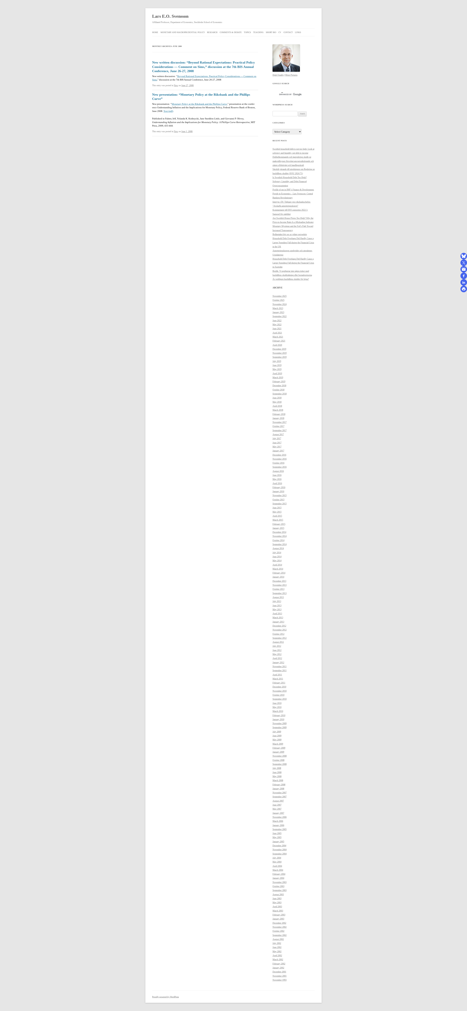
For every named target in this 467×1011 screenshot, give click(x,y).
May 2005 (277, 837)
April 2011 (277, 674)
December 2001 (279, 971)
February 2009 (279, 748)
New (176, 85)
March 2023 (278, 308)
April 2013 (277, 613)
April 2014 (277, 565)
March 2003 (278, 910)
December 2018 (279, 385)
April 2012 (277, 658)
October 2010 (278, 695)
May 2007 (277, 809)
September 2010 (280, 699)
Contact (288, 32)
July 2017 (277, 438)
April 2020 (277, 345)
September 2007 (280, 796)
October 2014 (278, 540)
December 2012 (279, 626)
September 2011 (280, 670)
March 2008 (278, 780)
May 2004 (277, 862)
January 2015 (278, 528)
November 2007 (280, 792)
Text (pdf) (168, 111)
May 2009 (277, 739)
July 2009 (277, 731)
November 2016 (280, 459)
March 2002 (278, 959)
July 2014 (277, 552)
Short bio (271, 32)
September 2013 (280, 593)
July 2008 (277, 768)
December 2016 (279, 455)
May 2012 (277, 654)
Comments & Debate (231, 32)
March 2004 (278, 870)
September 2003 (280, 890)
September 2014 (280, 544)
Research (212, 32)
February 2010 (279, 715)
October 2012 (278, 634)
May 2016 (277, 479)
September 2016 (280, 467)
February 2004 (279, 874)
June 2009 (277, 735)
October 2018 (278, 389)
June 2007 (277, 805)
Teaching (258, 32)
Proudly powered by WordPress (165, 997)
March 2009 (278, 744)
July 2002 (277, 943)
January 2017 (278, 450)
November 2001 (280, 976)
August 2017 (278, 434)
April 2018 (277, 406)
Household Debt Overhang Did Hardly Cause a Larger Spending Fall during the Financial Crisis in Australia (293, 263)
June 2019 (277, 365)
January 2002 (278, 967)
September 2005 (280, 829)
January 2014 (278, 577)
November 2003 (280, 882)
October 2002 (278, 931)
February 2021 (279, 341)
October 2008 (278, 760)
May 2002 (277, 951)
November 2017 (280, 422)
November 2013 (280, 585)
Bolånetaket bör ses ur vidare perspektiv (290, 234)
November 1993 (280, 980)
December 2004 (279, 845)
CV (279, 32)
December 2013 (279, 581)
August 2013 (278, 597)
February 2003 (279, 915)
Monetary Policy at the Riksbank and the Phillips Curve (199, 104)
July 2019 (277, 361)
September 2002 (280, 935)
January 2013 (278, 622)
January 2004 (278, 878)
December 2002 (279, 923)
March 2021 (278, 337)
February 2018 (279, 414)
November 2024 (280, 304)
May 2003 (277, 902)
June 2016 (277, 475)
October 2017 (278, 426)
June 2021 (277, 328)
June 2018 (277, 398)
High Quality (278, 75)
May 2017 (277, 446)
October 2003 (278, 886)
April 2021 (277, 333)
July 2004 (277, 858)
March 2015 (278, 520)
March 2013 (278, 617)
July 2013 (277, 601)
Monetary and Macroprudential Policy (183, 32)
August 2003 (278, 894)
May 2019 (277, 369)
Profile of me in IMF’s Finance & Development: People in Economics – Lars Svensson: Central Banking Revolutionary (293, 193)
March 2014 (278, 569)
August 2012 (278, 642)
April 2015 (277, 516)
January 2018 (278, 418)
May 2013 (277, 609)
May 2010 (277, 707)
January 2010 (278, 719)
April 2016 (277, 483)
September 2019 (280, 357)
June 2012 (277, 650)
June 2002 (277, 947)
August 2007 (278, 801)
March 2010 (278, 711)
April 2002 (277, 955)
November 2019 (280, 353)
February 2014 (279, 573)
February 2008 (279, 784)
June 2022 (277, 320)
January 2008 (278, 788)
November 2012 (280, 630)
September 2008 (280, 764)
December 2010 (279, 687)
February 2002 (279, 963)
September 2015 (280, 503)
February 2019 (279, 381)
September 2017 (280, 430)
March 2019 (278, 377)
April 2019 (277, 373)
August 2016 (278, 471)
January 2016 (278, 491)
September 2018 (280, 393)
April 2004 (277, 866)
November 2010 (280, 691)
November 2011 (280, 666)
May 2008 (277, 776)
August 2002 (278, 939)
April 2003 (277, 906)
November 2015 (280, 495)
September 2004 (280, 854)
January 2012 (278, 662)
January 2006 (278, 825)
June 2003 (277, 898)
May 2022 (277, 324)
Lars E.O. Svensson (170, 16)
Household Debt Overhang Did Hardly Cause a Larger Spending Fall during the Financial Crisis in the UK (293, 242)
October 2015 (278, 499)
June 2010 (277, 703)
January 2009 (278, 752)
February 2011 (279, 682)
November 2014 (280, 536)
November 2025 (280, 296)
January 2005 (278, 841)
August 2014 (278, 548)
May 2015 (277, 512)
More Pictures (291, 75)
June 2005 (277, 833)
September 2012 (280, 638)
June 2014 (277, 556)
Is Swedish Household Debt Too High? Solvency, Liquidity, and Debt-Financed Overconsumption (290, 181)
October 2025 (278, 300)
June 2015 (277, 507)
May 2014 (277, 560)
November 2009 (280, 723)
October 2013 (278, 589)
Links (298, 32)
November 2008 (280, 756)
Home (155, 32)
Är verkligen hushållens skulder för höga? (291, 279)
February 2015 (279, 524)
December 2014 (279, 532)
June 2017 (277, 442)
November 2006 (280, 817)
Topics (247, 32)
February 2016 (279, 487)
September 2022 (280, 316)
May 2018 (277, 402)
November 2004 (280, 849)
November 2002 (280, 927)
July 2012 (277, 646)
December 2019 (279, 349)
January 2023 (278, 312)
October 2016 (278, 463)
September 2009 (280, 727)
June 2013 (277, 605)
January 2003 (278, 919)
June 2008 (277, 772)
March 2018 (278, 410)
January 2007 (278, 813)
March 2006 (278, 821)
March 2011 (278, 678)
